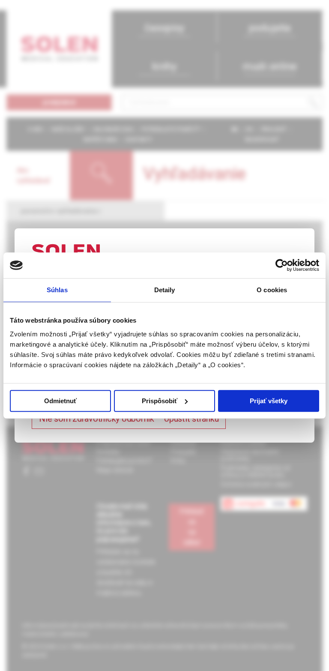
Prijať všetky (268, 400)
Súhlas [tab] (57, 290)
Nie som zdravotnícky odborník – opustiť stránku (128, 418)
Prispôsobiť (159, 400)
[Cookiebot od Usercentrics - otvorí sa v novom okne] (281, 265)
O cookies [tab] (272, 290)
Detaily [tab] (164, 290)
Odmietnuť (60, 400)
